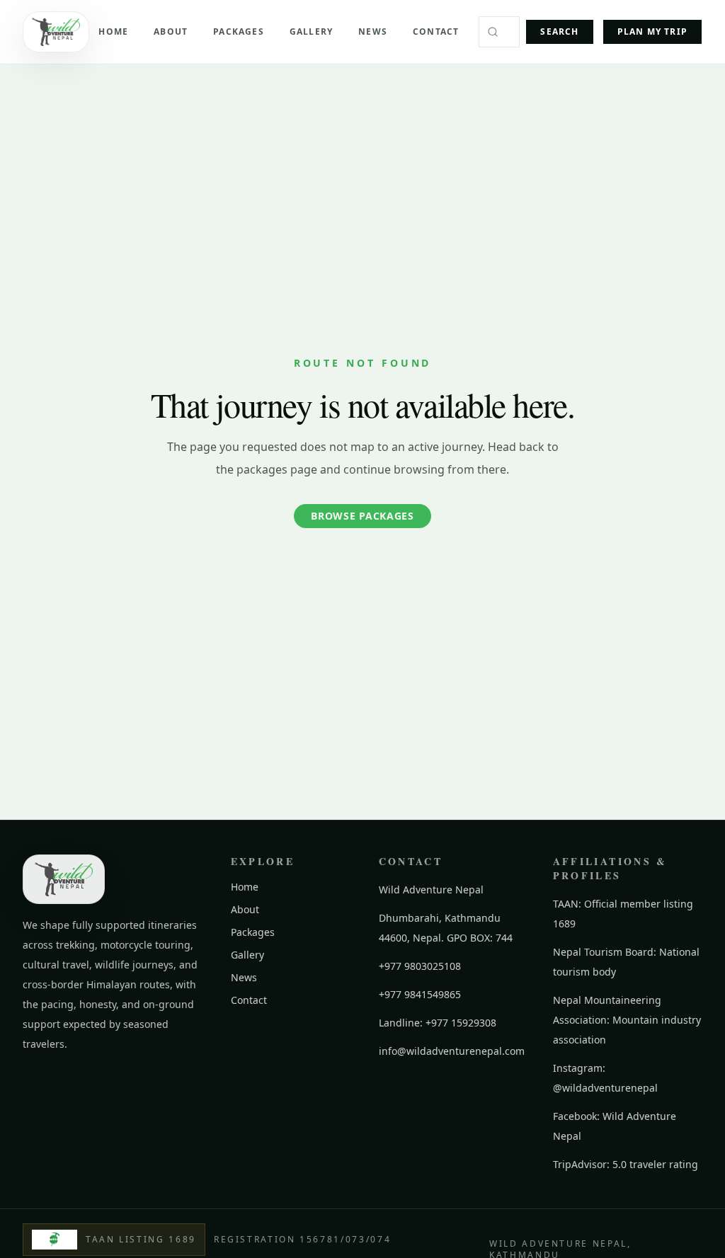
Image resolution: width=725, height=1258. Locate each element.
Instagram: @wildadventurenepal (605, 1077)
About (171, 31)
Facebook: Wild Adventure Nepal (614, 1126)
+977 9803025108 (420, 966)
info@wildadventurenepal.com (452, 1051)
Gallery (311, 31)
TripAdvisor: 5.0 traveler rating (625, 1164)
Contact (436, 31)
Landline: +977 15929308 (437, 1022)
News (372, 31)
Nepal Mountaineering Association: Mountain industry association (627, 1019)
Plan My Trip (652, 31)
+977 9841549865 (420, 994)
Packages (238, 31)
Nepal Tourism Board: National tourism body (626, 961)
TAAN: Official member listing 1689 (623, 913)
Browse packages (362, 515)
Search (559, 31)
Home (113, 31)
